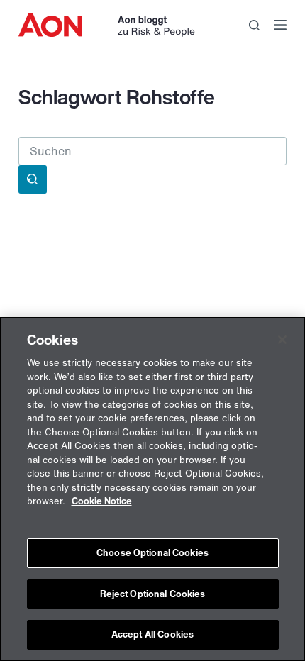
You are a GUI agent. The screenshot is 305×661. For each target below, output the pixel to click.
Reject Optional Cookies (153, 594)
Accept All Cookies (152, 634)
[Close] (282, 339)
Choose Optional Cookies (152, 553)
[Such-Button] (32, 179)
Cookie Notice (102, 501)
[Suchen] (254, 25)
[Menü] (280, 24)
